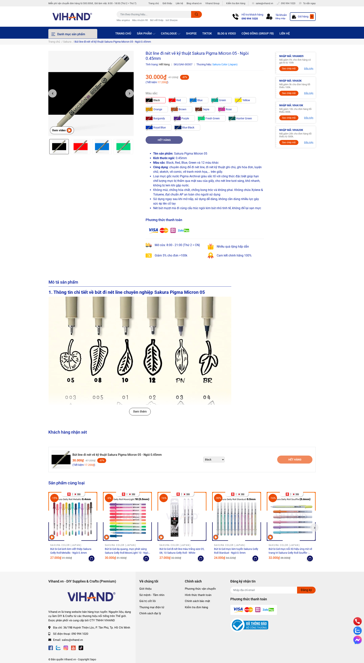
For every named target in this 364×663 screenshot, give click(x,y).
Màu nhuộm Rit (140, 20)
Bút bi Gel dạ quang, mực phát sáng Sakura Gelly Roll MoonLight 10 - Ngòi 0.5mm (127, 552)
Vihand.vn (70, 659)
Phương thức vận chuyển (200, 588)
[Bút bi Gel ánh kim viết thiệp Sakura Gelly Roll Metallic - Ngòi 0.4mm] (72, 516)
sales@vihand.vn (72, 640)
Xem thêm (140, 411)
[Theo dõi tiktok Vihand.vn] (81, 647)
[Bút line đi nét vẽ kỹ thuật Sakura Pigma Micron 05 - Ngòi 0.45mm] (91, 93)
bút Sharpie (171, 20)
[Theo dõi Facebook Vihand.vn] (50, 647)
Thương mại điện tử (151, 607)
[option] (91, 93)
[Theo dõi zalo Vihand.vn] (58, 647)
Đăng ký (306, 590)
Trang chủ (153, 3)
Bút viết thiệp (156, 20)
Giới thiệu (167, 3)
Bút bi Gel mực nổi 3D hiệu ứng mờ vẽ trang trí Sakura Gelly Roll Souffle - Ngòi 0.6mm (290, 552)
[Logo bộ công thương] (249, 625)
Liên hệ (179, 3)
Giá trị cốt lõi (147, 601)
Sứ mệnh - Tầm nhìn (151, 595)
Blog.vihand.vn (194, 3)
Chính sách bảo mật (197, 601)
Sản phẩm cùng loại (66, 482)
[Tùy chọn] (91, 558)
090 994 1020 (250, 18)
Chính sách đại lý (150, 613)
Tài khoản (281, 14)
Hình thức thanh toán (198, 595)
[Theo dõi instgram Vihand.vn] (66, 647)
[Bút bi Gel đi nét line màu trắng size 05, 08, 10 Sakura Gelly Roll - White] (182, 516)
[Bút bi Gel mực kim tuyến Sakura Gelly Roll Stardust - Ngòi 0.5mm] (236, 516)
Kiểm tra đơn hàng (235, 3)
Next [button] (129, 93)
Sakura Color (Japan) (225, 64)
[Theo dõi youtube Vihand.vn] (73, 647)
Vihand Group (212, 3)
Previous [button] (52, 93)
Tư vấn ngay (309, 3)
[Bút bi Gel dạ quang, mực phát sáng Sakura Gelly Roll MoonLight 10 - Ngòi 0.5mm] (127, 516)
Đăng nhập (280, 18)
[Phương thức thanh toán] (169, 230)
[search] (196, 14)
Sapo (93, 659)
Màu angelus (123, 20)
